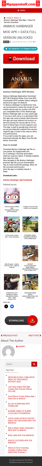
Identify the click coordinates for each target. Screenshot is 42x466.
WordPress (29, 460)
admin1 (21, 346)
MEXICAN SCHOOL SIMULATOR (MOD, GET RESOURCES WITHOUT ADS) (21, 379)
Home (9, 18)
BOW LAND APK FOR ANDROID (21, 435)
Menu (22, 10)
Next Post (34, 335)
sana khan (16, 42)
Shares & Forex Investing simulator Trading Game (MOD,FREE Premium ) (18, 450)
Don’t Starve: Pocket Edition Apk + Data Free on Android (22, 397)
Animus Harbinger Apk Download (17, 180)
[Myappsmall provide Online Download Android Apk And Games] (21, 7)
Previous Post (10, 335)
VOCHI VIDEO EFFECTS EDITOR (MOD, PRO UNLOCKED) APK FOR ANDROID (22, 420)
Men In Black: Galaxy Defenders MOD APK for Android (21, 429)
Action (16, 18)
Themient (29, 462)
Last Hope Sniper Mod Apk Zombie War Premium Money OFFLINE (20, 389)
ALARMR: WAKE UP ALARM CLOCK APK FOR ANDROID (19, 412)
